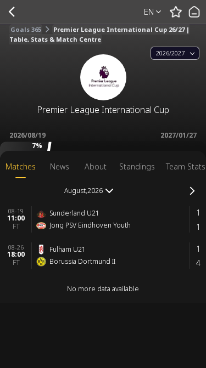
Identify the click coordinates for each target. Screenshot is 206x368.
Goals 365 (25, 29)
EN (149, 11)
